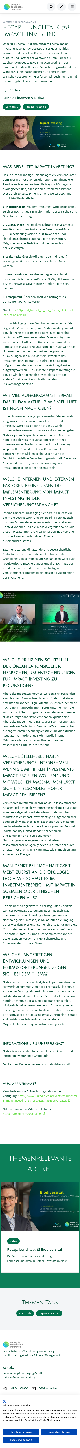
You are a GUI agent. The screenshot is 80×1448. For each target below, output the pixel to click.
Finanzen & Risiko (29, 97)
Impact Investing (36, 106)
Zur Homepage (21, 7)
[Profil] (61, 7)
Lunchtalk (12, 106)
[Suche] (51, 7)
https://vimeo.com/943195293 (22, 1114)
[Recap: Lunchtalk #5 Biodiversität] (40, 1206)
